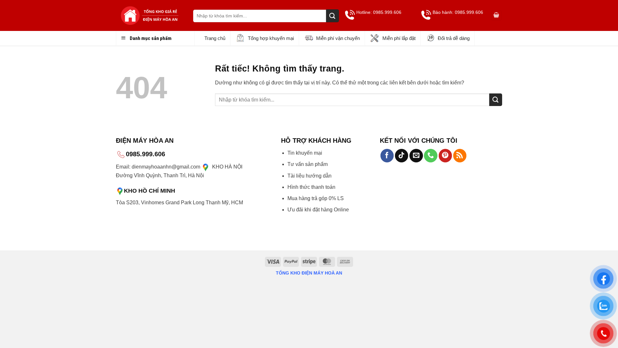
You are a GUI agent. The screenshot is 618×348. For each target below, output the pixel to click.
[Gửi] (332, 15)
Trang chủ (214, 38)
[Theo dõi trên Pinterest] (445, 155)
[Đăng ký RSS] (459, 155)
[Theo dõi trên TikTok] (401, 155)
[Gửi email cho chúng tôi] (416, 155)
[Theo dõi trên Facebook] (387, 155)
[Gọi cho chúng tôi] (430, 155)
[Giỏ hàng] (496, 15)
